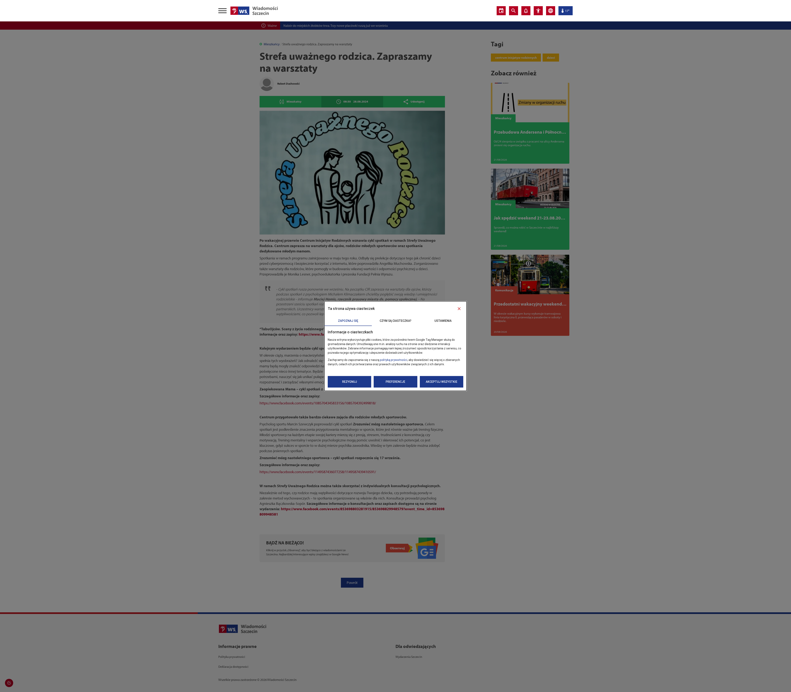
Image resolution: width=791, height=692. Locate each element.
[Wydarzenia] (501, 10)
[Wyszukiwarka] (513, 10)
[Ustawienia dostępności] (538, 10)
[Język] (550, 10)
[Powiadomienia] (525, 10)
